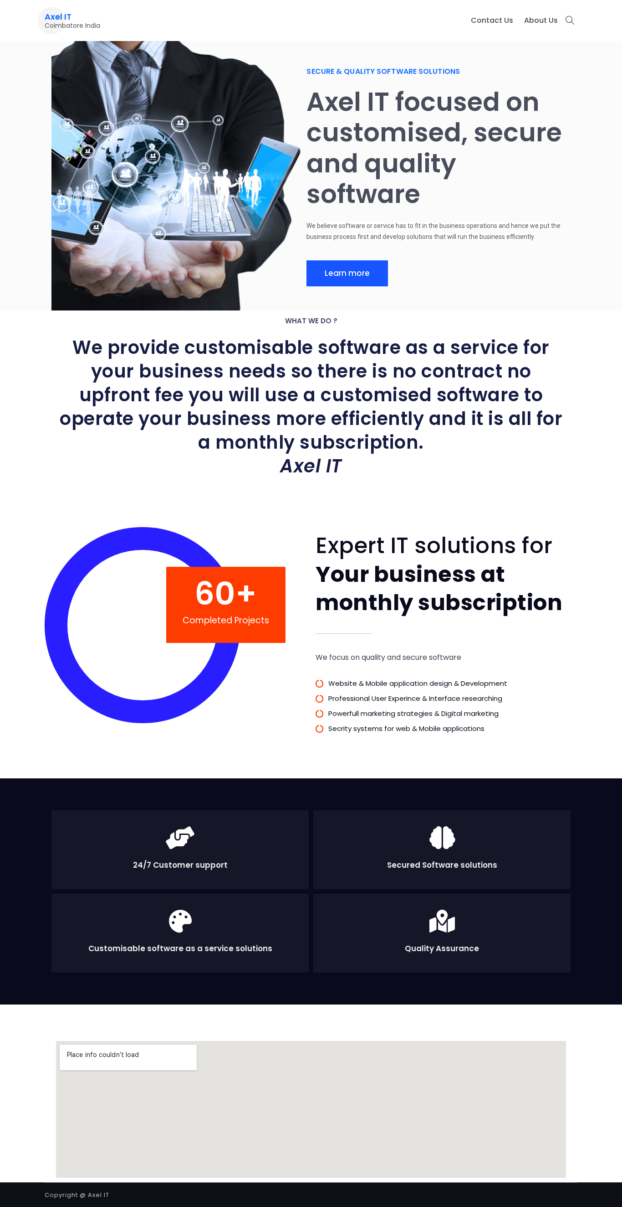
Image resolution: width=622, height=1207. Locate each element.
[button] (347, 273)
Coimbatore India (72, 25)
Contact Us (492, 20)
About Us (541, 20)
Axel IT (58, 17)
